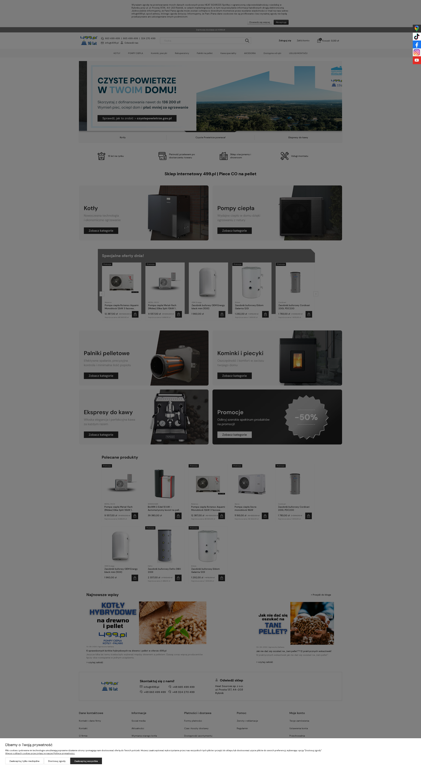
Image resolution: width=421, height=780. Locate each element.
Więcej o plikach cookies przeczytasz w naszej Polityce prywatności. (40, 753)
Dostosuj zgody (57, 761)
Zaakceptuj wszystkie (86, 761)
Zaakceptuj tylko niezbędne (24, 761)
